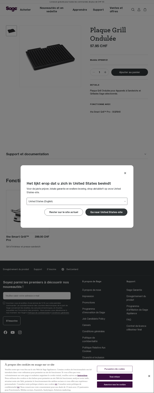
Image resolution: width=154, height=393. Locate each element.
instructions (82, 375)
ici (56, 384)
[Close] (125, 173)
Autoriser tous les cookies (115, 384)
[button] (106, 212)
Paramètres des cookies (115, 369)
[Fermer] (149, 376)
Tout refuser (114, 377)
